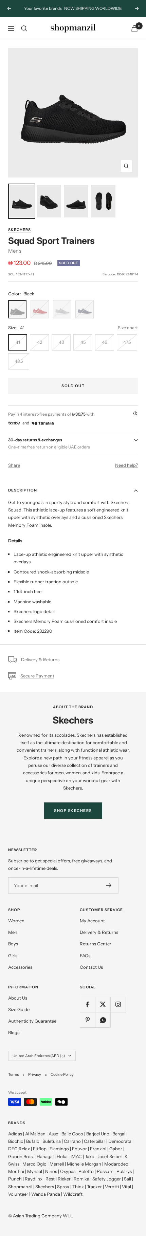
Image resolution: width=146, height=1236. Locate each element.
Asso (53, 1133)
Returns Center (95, 943)
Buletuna (51, 1141)
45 (83, 342)
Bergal (118, 1133)
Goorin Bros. (21, 1156)
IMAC (76, 1156)
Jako (89, 1156)
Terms (13, 1074)
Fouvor (79, 1148)
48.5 (19, 361)
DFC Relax (19, 1148)
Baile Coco (72, 1133)
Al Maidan (35, 1133)
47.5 (127, 342)
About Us (17, 998)
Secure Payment (37, 675)
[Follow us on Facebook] (87, 1004)
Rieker (64, 1178)
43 (61, 342)
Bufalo (32, 1141)
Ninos (51, 1171)
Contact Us (91, 967)
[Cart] (134, 28)
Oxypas (67, 1171)
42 (39, 342)
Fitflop (40, 1148)
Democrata (119, 1141)
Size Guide (19, 1009)
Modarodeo (116, 1164)
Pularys (124, 1171)
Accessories (20, 967)
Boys (13, 943)
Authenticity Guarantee (32, 1021)
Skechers (19, 229)
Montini (16, 1171)
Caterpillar (94, 1141)
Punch (15, 1178)
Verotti (112, 1186)
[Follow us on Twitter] (102, 1004)
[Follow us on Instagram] (118, 1004)
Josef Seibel (109, 1156)
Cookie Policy (62, 1074)
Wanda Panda (45, 1194)
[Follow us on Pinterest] (87, 1019)
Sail (127, 1178)
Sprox (63, 1186)
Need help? (126, 465)
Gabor (115, 1148)
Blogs (13, 1032)
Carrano (72, 1141)
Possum (105, 1171)
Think (78, 1186)
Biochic (15, 1141)
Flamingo (59, 1148)
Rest (50, 1178)
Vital (126, 1186)
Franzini (98, 1148)
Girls (12, 955)
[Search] (24, 28)
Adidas (15, 1133)
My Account (92, 920)
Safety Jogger (106, 1178)
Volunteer (18, 1194)
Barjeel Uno (97, 1133)
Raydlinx (33, 1178)
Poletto (86, 1171)
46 (104, 342)
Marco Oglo (34, 1164)
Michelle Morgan (84, 1164)
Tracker (94, 1186)
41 (18, 342)
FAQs (85, 955)
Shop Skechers (73, 810)
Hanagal (45, 1156)
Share (14, 465)
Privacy (34, 1074)
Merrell (57, 1164)
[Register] (109, 885)
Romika (81, 1178)
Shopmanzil (20, 1186)
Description (22, 490)
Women (16, 920)
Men (12, 932)
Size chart (128, 327)
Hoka (62, 1156)
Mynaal (34, 1171)
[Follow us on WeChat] (102, 1019)
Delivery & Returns (40, 659)
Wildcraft (73, 1194)
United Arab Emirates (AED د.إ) (39, 1055)
